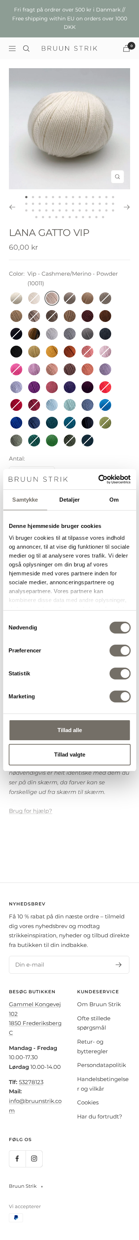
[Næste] (127, 207)
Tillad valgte (69, 754)
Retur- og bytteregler (92, 1046)
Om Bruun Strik (99, 1004)
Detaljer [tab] (69, 499)
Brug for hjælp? (30, 810)
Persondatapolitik (101, 1064)
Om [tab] (114, 499)
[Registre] (119, 964)
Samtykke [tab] (25, 499)
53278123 (31, 1082)
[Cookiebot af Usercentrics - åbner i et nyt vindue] (98, 479)
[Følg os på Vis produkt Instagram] (34, 1158)
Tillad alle (69, 730)
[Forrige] (12, 207)
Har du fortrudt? (99, 1116)
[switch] (119, 650)
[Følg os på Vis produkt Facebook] (17, 1158)
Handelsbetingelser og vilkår (103, 1084)
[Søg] (26, 48)
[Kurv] (126, 48)
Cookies (88, 1102)
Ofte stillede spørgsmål (93, 1023)
